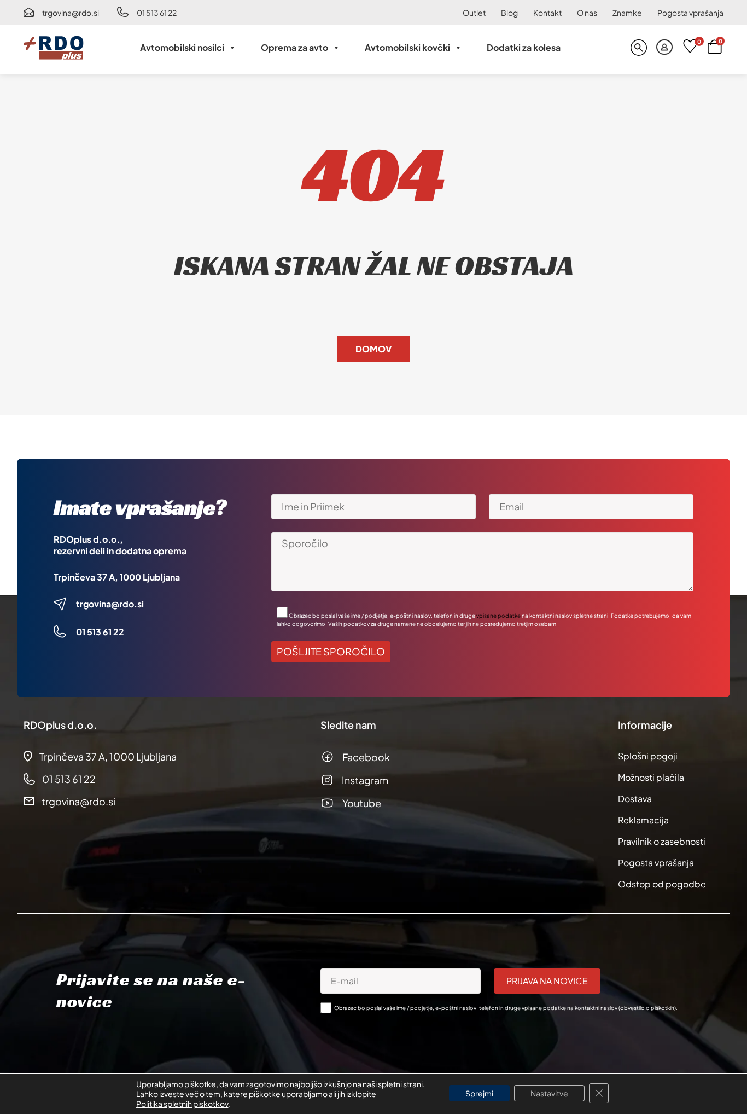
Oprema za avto (294, 47)
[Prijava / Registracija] (664, 47)
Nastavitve (549, 1093)
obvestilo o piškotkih (647, 1008)
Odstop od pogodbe (662, 884)
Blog (509, 13)
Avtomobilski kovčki (407, 47)
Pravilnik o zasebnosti (661, 841)
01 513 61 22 (157, 13)
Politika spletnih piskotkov (182, 1104)
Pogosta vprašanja (690, 13)
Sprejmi (479, 1093)
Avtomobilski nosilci (182, 47)
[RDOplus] (54, 48)
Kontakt (547, 13)
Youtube (361, 803)
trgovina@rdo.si (70, 13)
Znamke (627, 13)
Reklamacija (643, 820)
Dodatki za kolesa (524, 47)
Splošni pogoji (648, 756)
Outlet (474, 13)
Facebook (366, 757)
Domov (373, 349)
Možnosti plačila (651, 777)
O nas (587, 13)
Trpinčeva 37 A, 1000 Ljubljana (117, 577)
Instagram (365, 780)
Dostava (635, 798)
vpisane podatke (498, 615)
